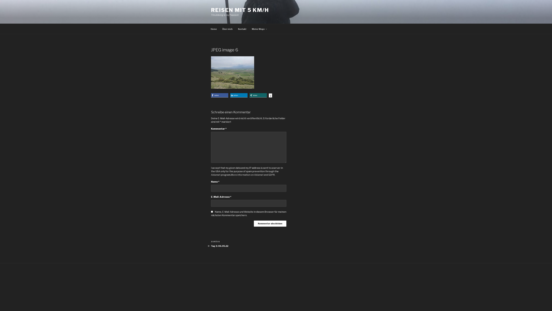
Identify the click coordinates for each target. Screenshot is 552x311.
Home (214, 29)
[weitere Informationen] (270, 96)
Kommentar (219, 128)
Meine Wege (258, 29)
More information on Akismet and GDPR (253, 174)
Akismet (215, 174)
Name (215, 181)
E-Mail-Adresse (221, 197)
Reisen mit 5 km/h (240, 10)
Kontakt (242, 29)
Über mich (227, 29)
